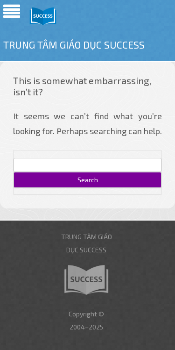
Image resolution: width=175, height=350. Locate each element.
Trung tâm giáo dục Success (74, 44)
